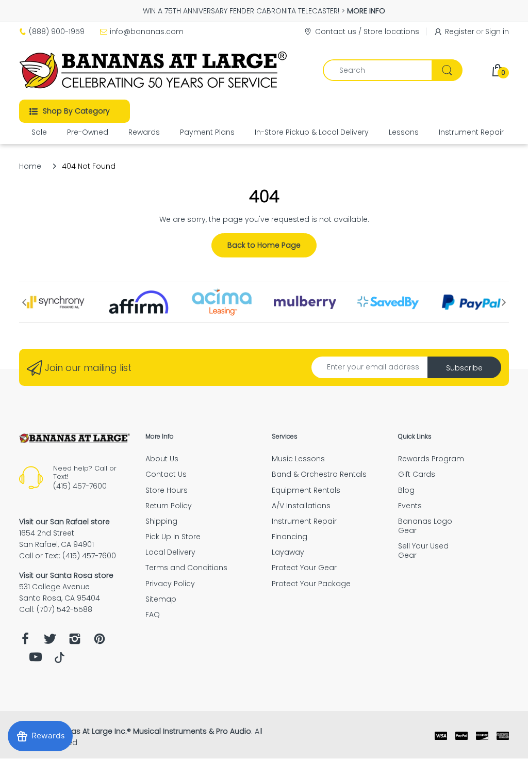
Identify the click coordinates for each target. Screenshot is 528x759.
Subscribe (464, 368)
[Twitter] (50, 642)
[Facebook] (25, 642)
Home (30, 166)
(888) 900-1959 (57, 31)
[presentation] (24, 302)
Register (459, 31)
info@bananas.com (147, 31)
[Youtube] (35, 660)
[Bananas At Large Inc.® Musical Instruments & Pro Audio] (154, 70)
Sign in (497, 31)
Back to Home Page (264, 245)
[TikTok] (59, 660)
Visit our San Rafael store (64, 521)
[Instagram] (75, 642)
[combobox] (392, 70)
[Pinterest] (99, 642)
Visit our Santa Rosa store (66, 575)
